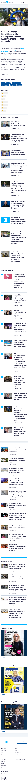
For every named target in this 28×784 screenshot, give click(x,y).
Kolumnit (3, 765)
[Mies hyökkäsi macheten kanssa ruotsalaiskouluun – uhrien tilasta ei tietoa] (4, 461)
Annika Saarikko (5, 85)
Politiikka (3, 45)
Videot (2, 763)
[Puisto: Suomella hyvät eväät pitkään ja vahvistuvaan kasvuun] (4, 528)
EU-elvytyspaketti (16, 83)
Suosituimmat (18, 752)
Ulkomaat (3, 757)
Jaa (24, 45)
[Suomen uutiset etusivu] (7, 2)
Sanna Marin (12, 85)
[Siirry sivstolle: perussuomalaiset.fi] (7, 778)
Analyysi (3, 755)
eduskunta (19, 85)
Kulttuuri (3, 761)
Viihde (2, 768)
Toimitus (17, 755)
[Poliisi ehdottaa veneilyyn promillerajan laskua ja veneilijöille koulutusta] (4, 506)
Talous (2, 752)
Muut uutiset (4, 759)
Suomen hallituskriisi (6, 83)
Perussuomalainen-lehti (20, 759)
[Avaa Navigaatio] (26, 2)
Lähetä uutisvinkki (19, 757)
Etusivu (16, 750)
